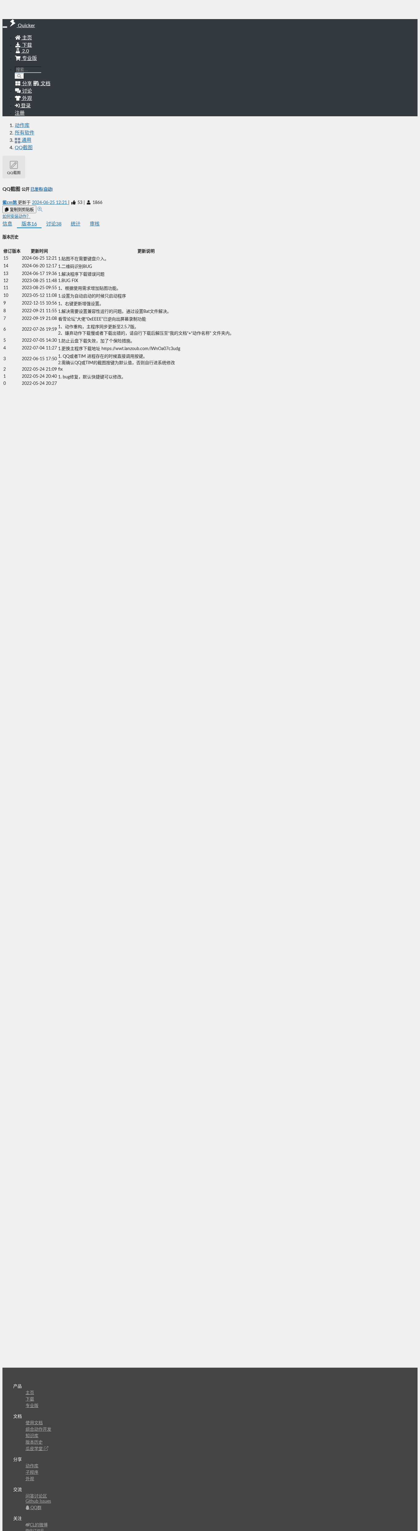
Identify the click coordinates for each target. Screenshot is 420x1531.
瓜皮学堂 (35, 1449)
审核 (95, 223)
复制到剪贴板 (21, 209)
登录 (25, 105)
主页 (26, 37)
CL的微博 (39, 1525)
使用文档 (34, 1423)
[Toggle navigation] (4, 27)
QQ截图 (24, 147)
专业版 (29, 58)
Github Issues (38, 1501)
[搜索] (19, 76)
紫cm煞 (10, 203)
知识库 (32, 1436)
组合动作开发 (38, 1429)
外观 (30, 1479)
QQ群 (35, 1508)
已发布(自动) (41, 189)
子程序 (32, 1472)
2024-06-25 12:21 (50, 203)
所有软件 (24, 132)
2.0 (25, 51)
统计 (76, 223)
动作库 (22, 125)
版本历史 (34, 1442)
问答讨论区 (36, 1496)
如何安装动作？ (16, 216)
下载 (26, 45)
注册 (20, 113)
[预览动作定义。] (40, 209)
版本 (29, 223)
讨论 (53, 223)
